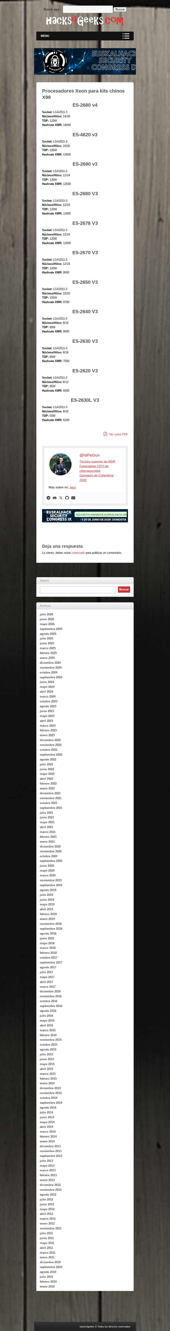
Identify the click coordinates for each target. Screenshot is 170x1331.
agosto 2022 (48, 759)
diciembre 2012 (50, 1185)
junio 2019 (47, 899)
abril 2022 (46, 778)
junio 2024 (47, 682)
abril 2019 (46, 909)
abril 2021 (46, 827)
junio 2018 (47, 938)
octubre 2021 (48, 803)
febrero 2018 (48, 952)
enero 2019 (47, 919)
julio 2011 (46, 1233)
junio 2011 (47, 1238)
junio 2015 (47, 1059)
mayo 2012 (47, 1209)
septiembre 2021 (51, 808)
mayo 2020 (47, 870)
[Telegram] (48, 498)
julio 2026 (46, 614)
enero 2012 (47, 1223)
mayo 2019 (47, 904)
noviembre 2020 (51, 851)
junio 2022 (47, 769)
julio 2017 (46, 972)
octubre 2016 (48, 1001)
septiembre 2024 (51, 677)
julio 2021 (46, 812)
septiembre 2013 (51, 1156)
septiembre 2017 (51, 962)
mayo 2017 (47, 977)
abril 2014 (46, 1126)
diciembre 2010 (50, 1262)
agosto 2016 (48, 1010)
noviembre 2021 (51, 798)
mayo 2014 (47, 1122)
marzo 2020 (48, 875)
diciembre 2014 (50, 1088)
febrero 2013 (48, 1175)
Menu (45, 36)
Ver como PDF (118, 434)
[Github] (67, 498)
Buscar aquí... (53, 9)
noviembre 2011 (50, 1228)
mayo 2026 (47, 624)
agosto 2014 (48, 1107)
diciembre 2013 (50, 1146)
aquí (73, 487)
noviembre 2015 (51, 1039)
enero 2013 (47, 1180)
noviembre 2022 (51, 745)
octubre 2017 (48, 957)
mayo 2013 (47, 1165)
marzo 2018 (48, 948)
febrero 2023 (48, 730)
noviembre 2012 (51, 1189)
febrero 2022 (48, 783)
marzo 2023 (48, 725)
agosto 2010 (48, 1272)
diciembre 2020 (50, 846)
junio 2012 (47, 1204)
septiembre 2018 (51, 928)
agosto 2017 (48, 967)
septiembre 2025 (51, 629)
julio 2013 (46, 1160)
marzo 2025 (48, 648)
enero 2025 (47, 658)
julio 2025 (46, 638)
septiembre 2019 (51, 885)
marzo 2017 (48, 986)
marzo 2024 (48, 696)
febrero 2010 (48, 1281)
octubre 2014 (48, 1098)
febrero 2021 (48, 836)
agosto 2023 (48, 706)
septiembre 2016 (51, 1006)
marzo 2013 (48, 1170)
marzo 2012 (48, 1218)
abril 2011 (46, 1247)
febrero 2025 (48, 653)
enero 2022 (47, 788)
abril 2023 (46, 720)
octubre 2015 (48, 1044)
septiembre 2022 (51, 754)
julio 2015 (46, 1054)
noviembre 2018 (51, 923)
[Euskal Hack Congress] (94, 515)
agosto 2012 (48, 1194)
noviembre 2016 (51, 996)
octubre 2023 (48, 701)
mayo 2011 (47, 1243)
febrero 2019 (48, 914)
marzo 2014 (48, 1131)
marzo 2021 (48, 832)
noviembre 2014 (51, 1093)
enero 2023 (47, 735)
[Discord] (55, 498)
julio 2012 (46, 1199)
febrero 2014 (48, 1136)
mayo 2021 (47, 822)
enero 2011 (47, 1257)
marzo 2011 (47, 1252)
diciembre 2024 (50, 662)
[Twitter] (61, 498)
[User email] (73, 498)
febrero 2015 (48, 1078)
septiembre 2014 (51, 1102)
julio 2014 (46, 1112)
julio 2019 (46, 895)
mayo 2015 (47, 1064)
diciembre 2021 (50, 793)
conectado (78, 552)
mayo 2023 (47, 716)
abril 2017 (46, 982)
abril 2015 (46, 1069)
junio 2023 (47, 711)
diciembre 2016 (50, 991)
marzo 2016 (48, 1030)
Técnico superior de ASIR (97, 461)
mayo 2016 (47, 1020)
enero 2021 (47, 841)
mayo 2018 (47, 943)
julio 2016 (46, 1015)
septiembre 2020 (51, 861)
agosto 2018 (48, 933)
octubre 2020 (48, 856)
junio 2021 (47, 817)
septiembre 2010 (51, 1267)
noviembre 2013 (51, 1151)
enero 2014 (47, 1141)
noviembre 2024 (51, 667)
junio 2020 (47, 865)
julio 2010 (46, 1276)
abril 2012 (46, 1213)
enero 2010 (47, 1286)
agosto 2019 (48, 890)
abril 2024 (46, 691)
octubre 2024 (48, 672)
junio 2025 (47, 643)
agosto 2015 (48, 1049)
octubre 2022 (48, 749)
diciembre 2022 (50, 740)
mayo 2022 (47, 773)
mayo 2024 (47, 686)
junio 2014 (47, 1117)
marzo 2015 (48, 1073)
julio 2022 (46, 764)
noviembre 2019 (51, 880)
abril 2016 (46, 1025)
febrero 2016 (48, 1035)
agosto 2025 (48, 633)
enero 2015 (47, 1083)
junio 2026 (47, 619)
